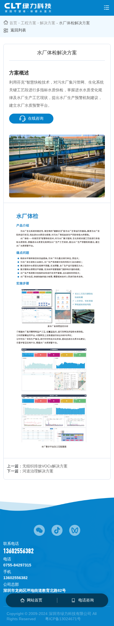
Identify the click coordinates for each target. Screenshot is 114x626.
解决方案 (47, 23)
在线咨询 (35, 118)
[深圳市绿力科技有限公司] (28, 7)
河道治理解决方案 (37, 471)
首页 (13, 23)
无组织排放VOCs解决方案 (45, 466)
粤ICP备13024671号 (63, 619)
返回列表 (18, 30)
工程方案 (28, 23)
